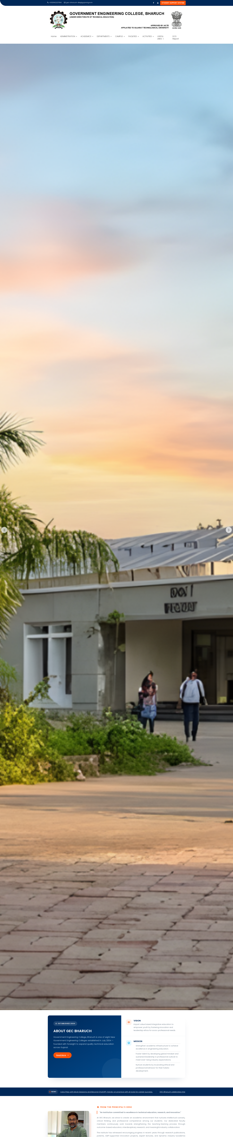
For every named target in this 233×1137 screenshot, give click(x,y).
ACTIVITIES (147, 36)
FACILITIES (132, 36)
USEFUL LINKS (160, 37)
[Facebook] (153, 3)
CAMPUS (119, 36)
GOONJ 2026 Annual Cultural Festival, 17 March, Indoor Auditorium (135, 1092)
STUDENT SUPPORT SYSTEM (173, 3)
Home (54, 36)
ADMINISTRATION (67, 36)
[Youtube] (158, 3)
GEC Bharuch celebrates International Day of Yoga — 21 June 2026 (71, 1092)
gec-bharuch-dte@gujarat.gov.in (79, 2)
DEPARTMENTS (103, 36)
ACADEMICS (86, 36)
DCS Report (176, 37)
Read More (61, 1055)
